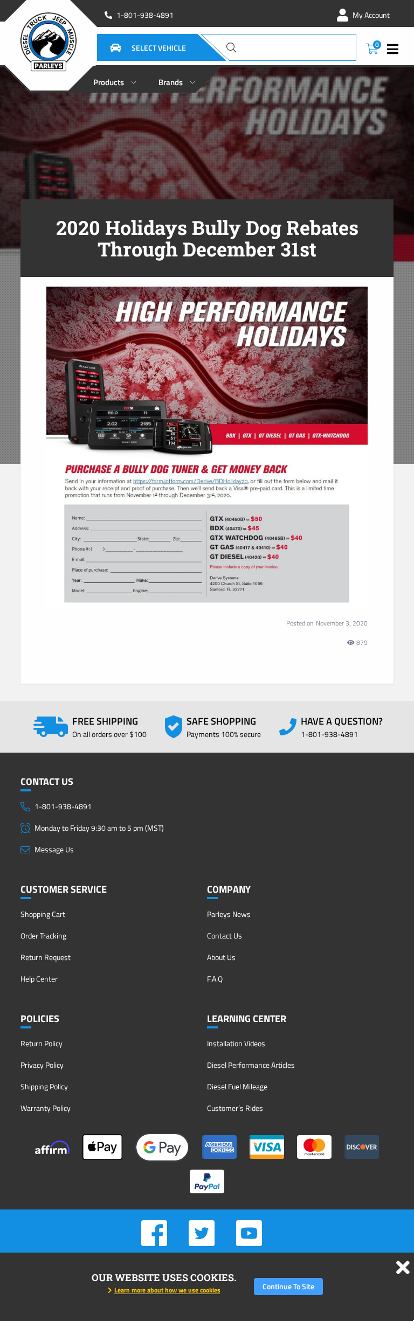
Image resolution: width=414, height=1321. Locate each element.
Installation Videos (236, 1043)
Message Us (54, 849)
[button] (134, 47)
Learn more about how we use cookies (167, 1290)
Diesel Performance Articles (251, 1064)
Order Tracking (43, 935)
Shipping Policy (44, 1086)
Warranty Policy (45, 1108)
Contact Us (224, 935)
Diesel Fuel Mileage (237, 1086)
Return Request (45, 957)
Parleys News (229, 914)
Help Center (39, 978)
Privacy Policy (42, 1064)
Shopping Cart (42, 914)
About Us (221, 957)
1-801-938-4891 (145, 15)
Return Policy (41, 1043)
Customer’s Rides (235, 1108)
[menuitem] (115, 79)
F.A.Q (215, 978)
